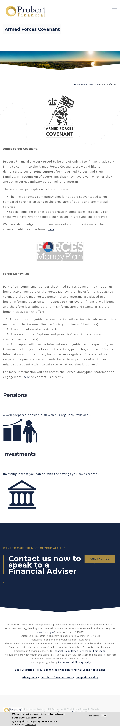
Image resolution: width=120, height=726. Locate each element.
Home (114, 84)
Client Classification (57, 669)
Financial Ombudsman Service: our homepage (79, 650)
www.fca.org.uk (45, 632)
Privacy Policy (30, 677)
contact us (99, 558)
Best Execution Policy (28, 669)
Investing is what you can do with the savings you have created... (51, 474)
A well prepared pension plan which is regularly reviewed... (47, 415)
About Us (105, 84)
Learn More (30, 724)
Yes (104, 716)
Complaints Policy (87, 677)
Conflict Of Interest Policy (57, 677)
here (51, 229)
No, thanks (94, 716)
